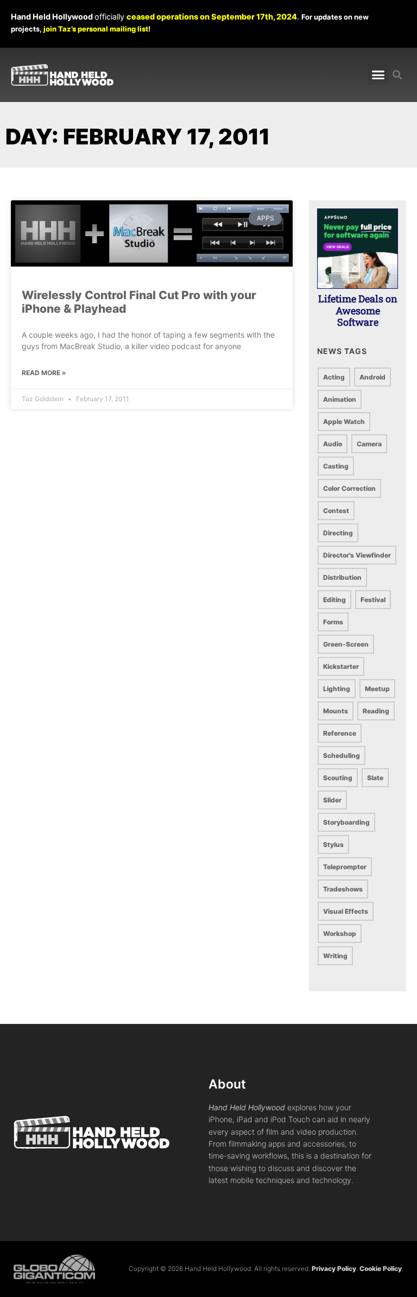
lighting (336, 689)
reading (376, 711)
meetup (377, 689)
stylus (333, 844)
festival (373, 600)
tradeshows (343, 889)
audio (332, 444)
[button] (378, 75)
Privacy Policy (334, 1268)
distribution (342, 577)
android (372, 377)
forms (333, 622)
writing (335, 956)
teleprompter (345, 867)
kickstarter (341, 666)
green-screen (346, 644)
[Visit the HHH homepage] (111, 1132)
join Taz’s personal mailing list (95, 28)
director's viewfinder (357, 555)
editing (334, 600)
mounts (335, 711)
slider (332, 800)
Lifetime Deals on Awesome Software (357, 310)
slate (375, 778)
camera (369, 444)
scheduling (341, 755)
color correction (349, 488)
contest (336, 511)
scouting (337, 778)
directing (338, 533)
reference (339, 733)
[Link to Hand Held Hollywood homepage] (62, 75)
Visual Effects (345, 911)
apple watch (344, 421)
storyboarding (346, 822)
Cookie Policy (380, 1268)
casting (336, 466)
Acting (334, 377)
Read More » (44, 373)
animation (339, 399)
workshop (339, 933)
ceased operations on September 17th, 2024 (212, 16)
